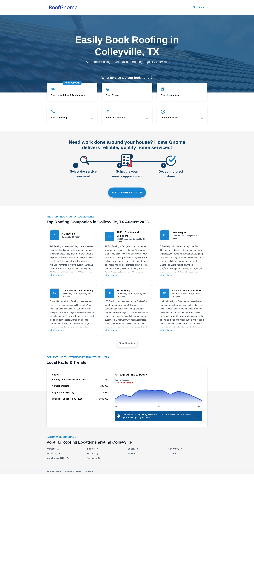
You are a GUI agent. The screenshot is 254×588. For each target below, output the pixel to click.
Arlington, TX (53, 449)
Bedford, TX (92, 449)
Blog (195, 7)
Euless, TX (133, 449)
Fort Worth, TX (175, 449)
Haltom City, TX (94, 453)
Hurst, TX (132, 453)
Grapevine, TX (53, 453)
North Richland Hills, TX (58, 458)
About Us (203, 7)
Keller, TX (173, 453)
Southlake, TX (94, 458)
